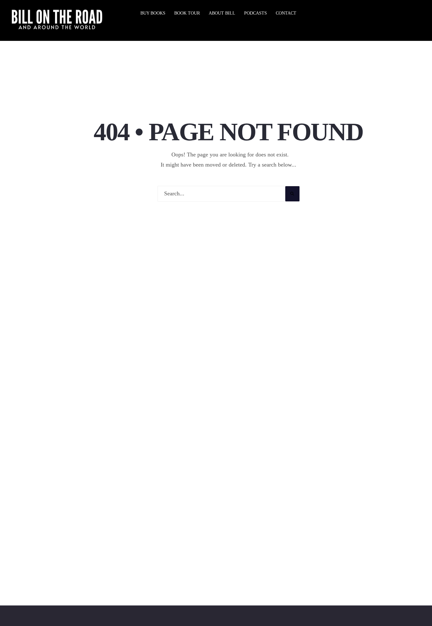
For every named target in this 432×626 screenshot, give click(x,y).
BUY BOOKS (152, 13)
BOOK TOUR (187, 13)
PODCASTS (255, 13)
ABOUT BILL (222, 13)
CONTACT (286, 13)
